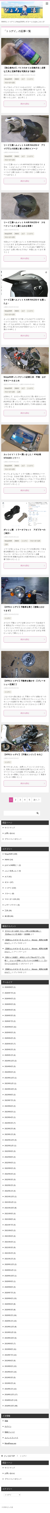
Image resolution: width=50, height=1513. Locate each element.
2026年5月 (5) (10, 1004)
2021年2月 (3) (10, 1253)
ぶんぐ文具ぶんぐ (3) (13, 871)
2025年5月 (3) (10, 1032)
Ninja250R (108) (11, 854)
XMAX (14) (9, 860)
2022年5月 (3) (10, 1168)
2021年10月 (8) (11, 1208)
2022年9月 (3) (10, 1151)
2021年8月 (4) (10, 1219)
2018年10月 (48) (11, 1406)
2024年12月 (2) (11, 1061)
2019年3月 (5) (10, 1377)
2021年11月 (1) (10, 1202)
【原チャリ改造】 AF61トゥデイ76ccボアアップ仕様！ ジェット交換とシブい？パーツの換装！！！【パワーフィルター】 (26, 960)
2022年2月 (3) (10, 1185)
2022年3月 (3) (10, 1179)
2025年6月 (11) (10, 1027)
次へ (35, 800)
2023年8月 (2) (10, 1095)
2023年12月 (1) (11, 1078)
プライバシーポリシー (13, 839)
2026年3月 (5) (10, 1015)
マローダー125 (10, 82)
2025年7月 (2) (10, 1021)
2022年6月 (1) (10, 1163)
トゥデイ (30, 79)
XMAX (17, 79)
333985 (27, 934)
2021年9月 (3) (10, 1214)
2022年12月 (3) (11, 1140)
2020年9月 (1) (10, 1281)
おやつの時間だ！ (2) (13, 865)
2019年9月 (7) (10, 1344)
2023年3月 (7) (10, 1123)
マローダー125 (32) (12, 899)
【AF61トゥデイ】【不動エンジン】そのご (23, 754)
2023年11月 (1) (10, 1083)
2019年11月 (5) (10, 1332)
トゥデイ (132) (10, 888)
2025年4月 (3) (10, 1038)
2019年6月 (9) (10, 1361)
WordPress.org (10, 1443)
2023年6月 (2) (10, 1106)
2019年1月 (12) (11, 1389)
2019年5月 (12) (11, 1366)
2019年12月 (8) (11, 1327)
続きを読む (25, 104)
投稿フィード (10, 1432)
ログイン (8, 1426)
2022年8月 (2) (10, 1157)
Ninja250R (8, 79)
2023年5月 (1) (10, 1112)
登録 (6, 1421)
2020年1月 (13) (11, 1321)
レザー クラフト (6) (12, 905)
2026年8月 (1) (10, 987)
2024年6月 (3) (10, 1066)
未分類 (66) (9, 916)
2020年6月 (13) (11, 1298)
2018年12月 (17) (11, 1394)
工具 (18, 392)
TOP (9, 1456)
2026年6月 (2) (10, 999)
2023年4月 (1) (10, 1117)
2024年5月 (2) (10, 1072)
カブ (23, 79)
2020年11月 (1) (10, 1270)
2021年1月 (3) (10, 1259)
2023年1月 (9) (10, 1134)
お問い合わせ (10, 833)
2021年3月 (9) (10, 1247)
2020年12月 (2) (11, 1264)
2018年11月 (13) (11, 1400)
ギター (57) (9, 882)
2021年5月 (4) (10, 1236)
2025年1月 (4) (10, 1055)
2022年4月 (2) (10, 1174)
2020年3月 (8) (10, 1310)
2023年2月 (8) (10, 1129)
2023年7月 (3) (10, 1100)
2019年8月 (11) (10, 1349)
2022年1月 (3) (10, 1191)
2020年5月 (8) (10, 1304)
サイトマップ (10, 828)
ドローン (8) (9, 893)
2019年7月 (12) (11, 1355)
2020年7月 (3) (10, 1293)
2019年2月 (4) (10, 1383)
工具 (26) (8, 910)
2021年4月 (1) (10, 1242)
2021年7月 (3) (10, 1225)
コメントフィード (11, 1438)
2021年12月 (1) (11, 1196)
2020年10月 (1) (11, 1276)
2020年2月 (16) (11, 1315)
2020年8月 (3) (10, 1287)
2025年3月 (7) (10, 1044)
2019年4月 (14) (11, 1372)
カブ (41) (8, 877)
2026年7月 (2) (10, 993)
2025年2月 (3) (10, 1049)
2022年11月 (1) (10, 1146)
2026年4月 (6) (10, 1010)
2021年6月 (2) (10, 1230)
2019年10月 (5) (11, 1338)
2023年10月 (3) (11, 1089)
